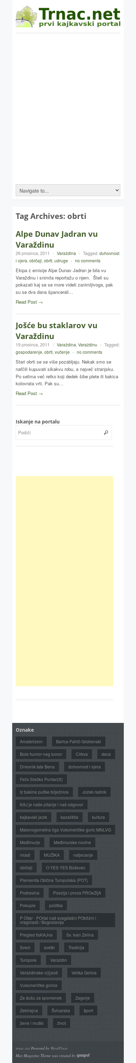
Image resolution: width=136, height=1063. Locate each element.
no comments (87, 260)
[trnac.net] (68, 24)
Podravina (29, 893)
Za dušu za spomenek (41, 998)
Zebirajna (29, 1010)
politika (56, 905)
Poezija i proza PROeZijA (77, 893)
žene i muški (32, 1023)
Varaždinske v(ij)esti (39, 972)
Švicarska (61, 1010)
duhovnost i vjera (84, 766)
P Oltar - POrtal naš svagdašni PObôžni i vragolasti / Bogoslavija (58, 920)
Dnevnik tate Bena (37, 766)
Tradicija (76, 947)
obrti (48, 260)
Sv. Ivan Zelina (80, 935)
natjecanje (83, 855)
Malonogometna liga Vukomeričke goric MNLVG (65, 830)
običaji (35, 260)
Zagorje (82, 998)
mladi (25, 855)
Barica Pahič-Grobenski (78, 741)
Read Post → (29, 301)
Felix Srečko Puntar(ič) (41, 779)
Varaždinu (87, 344)
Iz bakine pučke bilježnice (44, 792)
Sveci (25, 947)
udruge (61, 260)
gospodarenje (29, 352)
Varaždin (58, 960)
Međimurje (30, 842)
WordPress (59, 1048)
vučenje (62, 352)
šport (88, 1010)
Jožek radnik (94, 792)
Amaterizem (31, 741)
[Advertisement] (68, 105)
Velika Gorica (84, 972)
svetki (49, 947)
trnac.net (23, 1048)
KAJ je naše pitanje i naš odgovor (51, 804)
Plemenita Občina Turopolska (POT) (54, 880)
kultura (98, 817)
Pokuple (28, 905)
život (61, 1023)
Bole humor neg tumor (41, 754)
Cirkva (82, 754)
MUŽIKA (52, 855)
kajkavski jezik (33, 817)
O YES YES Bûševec (65, 867)
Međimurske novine (72, 842)
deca (106, 754)
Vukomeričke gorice (39, 985)
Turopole (28, 960)
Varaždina (66, 253)
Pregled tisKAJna (36, 935)
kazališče (69, 817)
